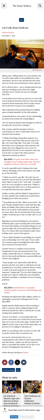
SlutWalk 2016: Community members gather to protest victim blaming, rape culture (23, 290)
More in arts (9, 377)
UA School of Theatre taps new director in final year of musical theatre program (11, 401)
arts (21, 20)
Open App (14, 417)
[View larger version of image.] (22, 54)
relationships (8, 370)
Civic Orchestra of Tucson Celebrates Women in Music (32, 400)
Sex (18, 370)
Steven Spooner (37, 70)
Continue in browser (26, 417)
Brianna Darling (8, 32)
